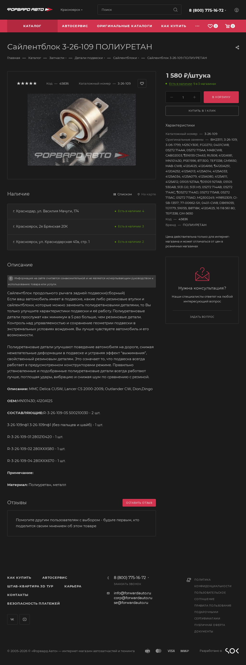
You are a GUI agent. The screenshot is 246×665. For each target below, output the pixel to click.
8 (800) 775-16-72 (206, 10)
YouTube (24, 619)
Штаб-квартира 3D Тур (30, 586)
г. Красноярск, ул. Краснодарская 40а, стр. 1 (51, 242)
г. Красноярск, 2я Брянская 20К (40, 226)
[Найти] (175, 10)
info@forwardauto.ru (132, 593)
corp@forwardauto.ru (133, 598)
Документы (203, 631)
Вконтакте (12, 619)
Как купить (19, 577)
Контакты (17, 595)
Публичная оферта (209, 625)
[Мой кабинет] (236, 11)
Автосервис (54, 577)
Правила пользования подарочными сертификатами (212, 612)
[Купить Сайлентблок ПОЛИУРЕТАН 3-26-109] (82, 130)
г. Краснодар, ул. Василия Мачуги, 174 (46, 211)
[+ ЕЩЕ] (197, 26)
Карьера (72, 586)
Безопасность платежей (33, 603)
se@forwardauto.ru (131, 602)
